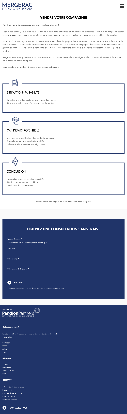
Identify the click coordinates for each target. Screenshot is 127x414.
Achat (4, 349)
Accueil (5, 365)
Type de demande (14, 239)
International (6, 368)
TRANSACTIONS (8, 371)
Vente (4, 352)
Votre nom (11, 248)
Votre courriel (13, 259)
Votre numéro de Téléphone (18, 269)
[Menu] (122, 6)
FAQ (4, 374)
